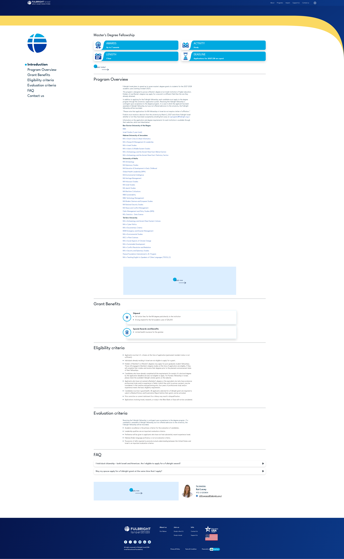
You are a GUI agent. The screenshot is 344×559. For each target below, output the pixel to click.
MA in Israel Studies (130, 145)
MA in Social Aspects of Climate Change (137, 241)
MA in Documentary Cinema (132, 228)
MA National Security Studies (133, 205)
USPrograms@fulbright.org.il (210, 496)
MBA (124, 129)
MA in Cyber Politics (130, 224)
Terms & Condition (191, 549)
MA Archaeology (128, 162)
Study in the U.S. (179, 531)
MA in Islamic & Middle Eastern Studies (136, 149)
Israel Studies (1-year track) (132, 132)
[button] (180, 463)
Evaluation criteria (42, 85)
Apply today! (101, 67)
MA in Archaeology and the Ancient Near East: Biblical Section (144, 152)
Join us (176, 527)
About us (163, 527)
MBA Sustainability (129, 195)
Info (192, 527)
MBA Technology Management (133, 198)
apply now (179, 280)
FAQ (31, 90)
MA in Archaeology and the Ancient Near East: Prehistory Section (145, 155)
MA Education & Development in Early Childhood (140, 168)
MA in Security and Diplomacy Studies (136, 251)
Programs (280, 3)
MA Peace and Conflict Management (135, 208)
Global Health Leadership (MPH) (134, 172)
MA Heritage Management (132, 178)
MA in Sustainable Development (134, 244)
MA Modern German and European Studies (138, 201)
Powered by (205, 549)
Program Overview (42, 70)
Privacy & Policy (175, 549)
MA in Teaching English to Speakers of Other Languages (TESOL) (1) (147, 257)
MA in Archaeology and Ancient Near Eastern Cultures (142, 221)
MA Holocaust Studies (130, 182)
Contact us (305, 3)
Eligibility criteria (41, 80)
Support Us (296, 3)
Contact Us (194, 531)
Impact (288, 3)
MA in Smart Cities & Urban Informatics (137, 139)
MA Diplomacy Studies (130, 165)
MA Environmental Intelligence (133, 175)
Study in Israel (178, 535)
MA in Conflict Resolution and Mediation (137, 247)
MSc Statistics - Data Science (133, 214)
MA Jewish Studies (129, 188)
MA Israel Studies (129, 185)
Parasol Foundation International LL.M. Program (139, 254)
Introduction (38, 64)
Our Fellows (163, 531)
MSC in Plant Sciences (130, 237)
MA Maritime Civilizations (132, 191)
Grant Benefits (39, 75)
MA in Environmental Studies (133, 234)
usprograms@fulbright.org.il (179, 117)
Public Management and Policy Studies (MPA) (138, 211)
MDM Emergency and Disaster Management (138, 231)
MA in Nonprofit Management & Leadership (138, 142)
